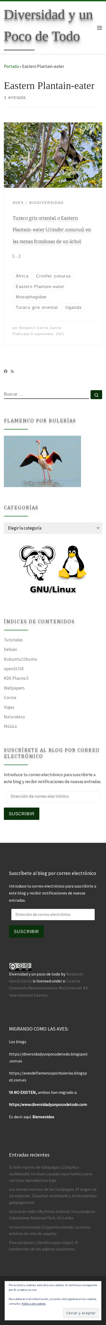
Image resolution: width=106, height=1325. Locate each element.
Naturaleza (14, 717)
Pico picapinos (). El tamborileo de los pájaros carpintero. (43, 1245)
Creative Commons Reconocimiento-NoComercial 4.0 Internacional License (48, 987)
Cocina (10, 697)
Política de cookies (34, 1303)
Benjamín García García (40, 328)
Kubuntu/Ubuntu (20, 659)
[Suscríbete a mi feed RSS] (12, 371)
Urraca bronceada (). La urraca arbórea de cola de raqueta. (49, 1230)
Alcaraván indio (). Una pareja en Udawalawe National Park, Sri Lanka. (52, 1214)
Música (10, 726)
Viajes (9, 707)
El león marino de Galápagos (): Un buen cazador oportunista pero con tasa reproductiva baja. (50, 1174)
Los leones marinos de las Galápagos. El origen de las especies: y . (53, 1196)
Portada (11, 66)
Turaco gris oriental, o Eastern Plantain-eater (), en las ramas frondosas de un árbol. (52, 229)
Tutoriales (13, 640)
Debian (10, 649)
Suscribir (21, 813)
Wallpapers (14, 688)
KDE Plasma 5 (16, 678)
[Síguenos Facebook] (5, 371)
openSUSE (14, 669)
